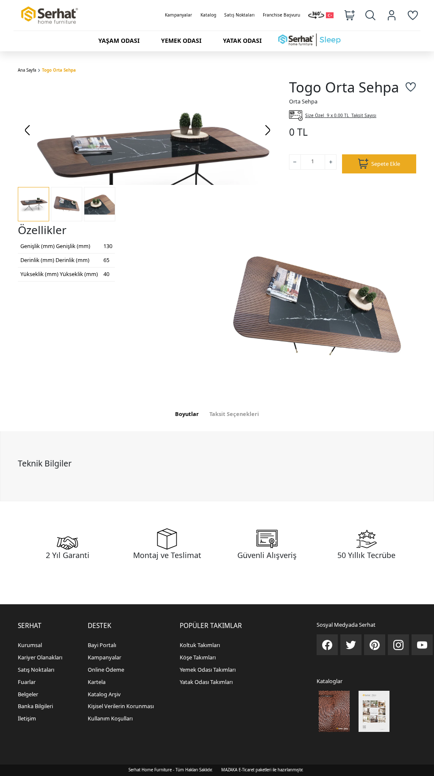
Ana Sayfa (27, 70)
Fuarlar (27, 682)
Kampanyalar (178, 15)
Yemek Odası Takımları (208, 669)
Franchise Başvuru (281, 15)
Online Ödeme (106, 669)
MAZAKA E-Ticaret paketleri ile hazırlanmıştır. (262, 770)
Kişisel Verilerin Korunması (121, 706)
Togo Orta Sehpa (59, 70)
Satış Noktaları (239, 15)
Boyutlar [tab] (187, 414)
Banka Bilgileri (35, 706)
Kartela (97, 682)
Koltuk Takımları (200, 645)
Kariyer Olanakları (40, 657)
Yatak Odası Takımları (206, 682)
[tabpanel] (217, 466)
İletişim (27, 718)
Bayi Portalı (102, 645)
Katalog (208, 15)
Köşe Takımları (198, 657)
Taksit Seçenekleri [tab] (234, 414)
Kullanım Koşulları (110, 718)
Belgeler (28, 694)
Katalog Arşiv (104, 694)
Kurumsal (30, 645)
